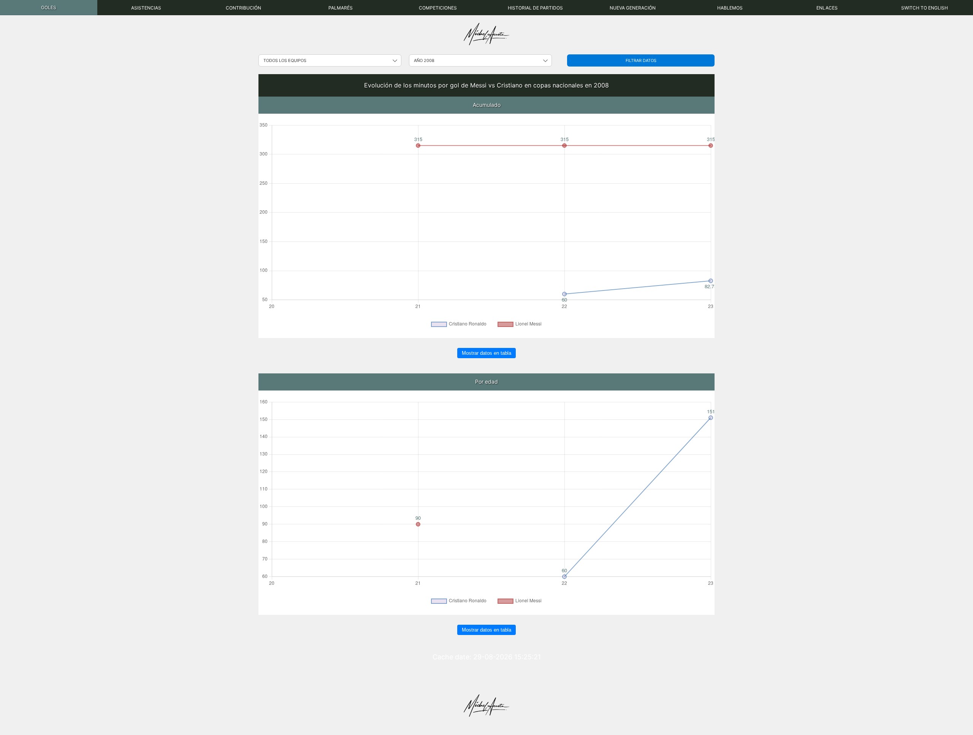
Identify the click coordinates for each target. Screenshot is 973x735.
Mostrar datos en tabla (486, 353)
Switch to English (924, 8)
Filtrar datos (641, 60)
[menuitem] (48, 7)
